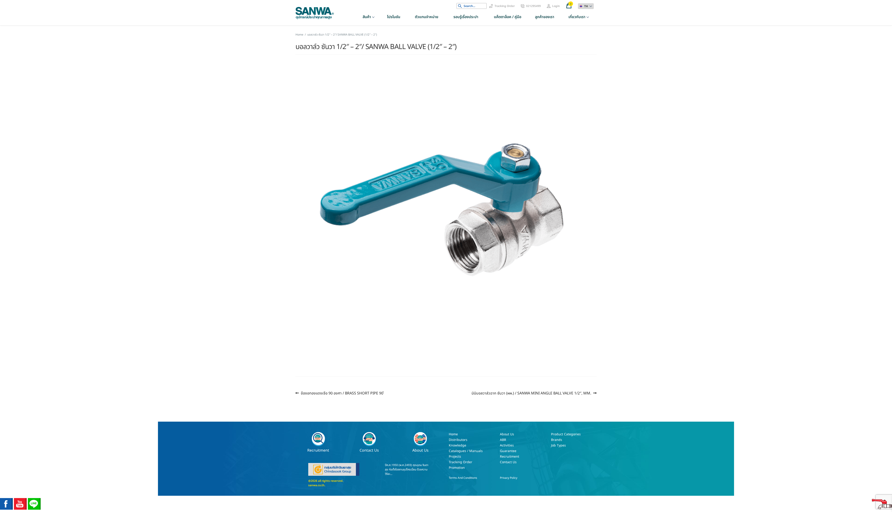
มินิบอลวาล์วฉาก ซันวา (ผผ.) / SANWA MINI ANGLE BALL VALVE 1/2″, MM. (531, 393)
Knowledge (457, 445)
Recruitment (318, 450)
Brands (556, 439)
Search (460, 6)
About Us (420, 450)
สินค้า (367, 17)
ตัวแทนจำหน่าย (426, 17)
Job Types (558, 445)
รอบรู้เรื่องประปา (465, 17)
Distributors (458, 439)
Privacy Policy (508, 478)
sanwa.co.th (316, 485)
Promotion (457, 467)
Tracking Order (505, 6)
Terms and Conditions (463, 478)
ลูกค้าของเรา (544, 17)
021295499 (533, 6)
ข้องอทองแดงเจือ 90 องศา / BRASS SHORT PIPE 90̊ (342, 393)
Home (299, 35)
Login (556, 6)
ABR (503, 439)
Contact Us (369, 450)
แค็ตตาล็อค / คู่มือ (507, 17)
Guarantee (508, 451)
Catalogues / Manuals (466, 451)
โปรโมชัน (393, 17)
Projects (455, 456)
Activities (507, 445)
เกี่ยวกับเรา (576, 17)
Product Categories (566, 434)
